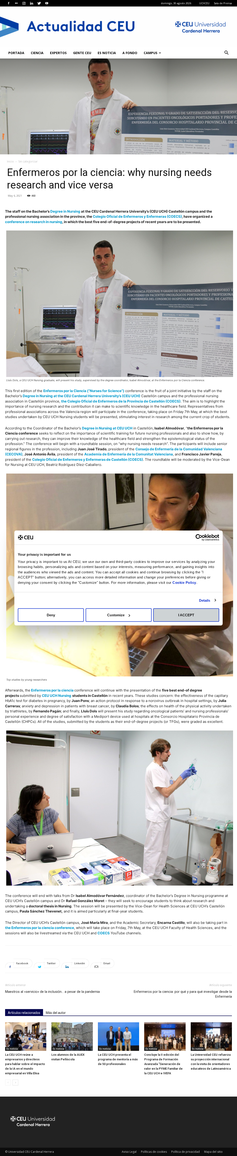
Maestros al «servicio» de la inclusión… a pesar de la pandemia (52, 992)
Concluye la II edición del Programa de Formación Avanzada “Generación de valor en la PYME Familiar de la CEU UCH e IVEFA (163, 1064)
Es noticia (107, 53)
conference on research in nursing (33, 222)
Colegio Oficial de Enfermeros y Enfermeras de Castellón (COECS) (87, 459)
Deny (51, 615)
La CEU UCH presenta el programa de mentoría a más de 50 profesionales (118, 1059)
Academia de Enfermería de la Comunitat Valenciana (128, 454)
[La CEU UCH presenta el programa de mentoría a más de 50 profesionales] (118, 1036)
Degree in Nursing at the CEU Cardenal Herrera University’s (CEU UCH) (81, 396)
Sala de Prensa (223, 3)
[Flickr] (16, 3)
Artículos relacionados (24, 1013)
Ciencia (37, 53)
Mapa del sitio (213, 1152)
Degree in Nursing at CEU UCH (107, 428)
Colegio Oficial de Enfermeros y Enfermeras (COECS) (137, 216)
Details (204, 600)
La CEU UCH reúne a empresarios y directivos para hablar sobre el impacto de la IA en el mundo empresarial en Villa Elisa (25, 1064)
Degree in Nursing (65, 211)
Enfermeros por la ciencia (52, 690)
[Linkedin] (31, 3)
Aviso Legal (129, 1152)
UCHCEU (204, 3)
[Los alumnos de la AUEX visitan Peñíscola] (72, 1036)
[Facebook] (8, 3)
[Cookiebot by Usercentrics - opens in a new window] (199, 537)
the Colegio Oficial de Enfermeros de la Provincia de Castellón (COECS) (121, 401)
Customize (116, 615)
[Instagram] (23, 3)
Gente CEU (82, 53)
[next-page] (15, 1082)
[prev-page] (8, 1082)
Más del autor (56, 1013)
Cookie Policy (184, 582)
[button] (226, 53)
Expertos (58, 53)
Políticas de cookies (154, 1152)
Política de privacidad (185, 1152)
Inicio (10, 161)
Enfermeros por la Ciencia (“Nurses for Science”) (83, 391)
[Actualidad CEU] (118, 26)
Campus (150, 53)
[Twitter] (39, 3)
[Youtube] (46, 3)
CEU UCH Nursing (56, 695)
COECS (103, 933)
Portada (16, 53)
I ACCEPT (186, 615)
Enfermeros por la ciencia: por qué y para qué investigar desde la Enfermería (183, 994)
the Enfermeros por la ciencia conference (39, 927)
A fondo (129, 53)
